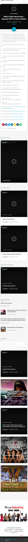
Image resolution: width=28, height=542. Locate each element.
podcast (9, 22)
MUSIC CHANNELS (9, 529)
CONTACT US (14, 532)
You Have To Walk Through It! (10, 484)
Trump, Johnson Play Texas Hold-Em (12, 254)
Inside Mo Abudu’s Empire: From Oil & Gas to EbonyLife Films (17, 311)
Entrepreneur (14, 13)
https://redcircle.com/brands (17, 111)
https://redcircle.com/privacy (16, 114)
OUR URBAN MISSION (18, 531)
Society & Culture (7, 214)
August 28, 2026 (13, 222)
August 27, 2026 (13, 257)
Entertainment (6, 381)
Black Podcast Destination (14, 527)
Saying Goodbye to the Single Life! (15, 327)
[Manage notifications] (22, 536)
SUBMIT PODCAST (19, 529)
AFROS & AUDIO (8, 531)
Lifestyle (4, 410)
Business (4, 142)
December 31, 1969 (16, 22)
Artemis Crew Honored (10, 539)
